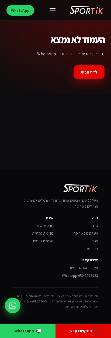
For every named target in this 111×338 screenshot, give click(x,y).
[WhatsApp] (12, 305)
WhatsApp (20, 10)
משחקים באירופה (86, 233)
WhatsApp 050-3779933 (80, 275)
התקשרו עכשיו (83, 331)
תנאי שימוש (45, 225)
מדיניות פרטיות (42, 233)
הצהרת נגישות (43, 241)
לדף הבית (89, 72)
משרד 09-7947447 (84, 267)
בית (95, 225)
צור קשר (92, 248)
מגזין (95, 241)
